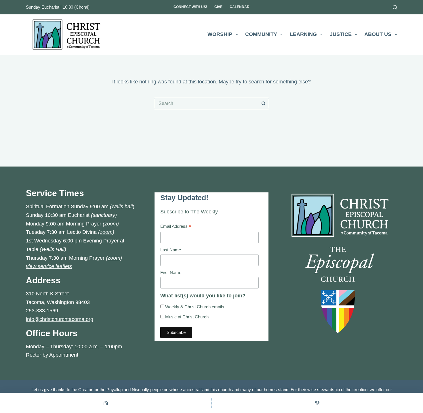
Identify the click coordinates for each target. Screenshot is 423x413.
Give (218, 7)
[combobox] (206, 103)
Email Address (175, 227)
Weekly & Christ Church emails (194, 306)
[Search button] (263, 103)
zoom (110, 224)
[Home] (105, 403)
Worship (219, 34)
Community (261, 34)
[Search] (395, 7)
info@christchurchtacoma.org (59, 319)
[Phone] (317, 403)
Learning (303, 34)
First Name (170, 272)
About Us (377, 34)
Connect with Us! (190, 7)
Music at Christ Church (186, 316)
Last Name (170, 249)
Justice (341, 34)
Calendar (239, 7)
